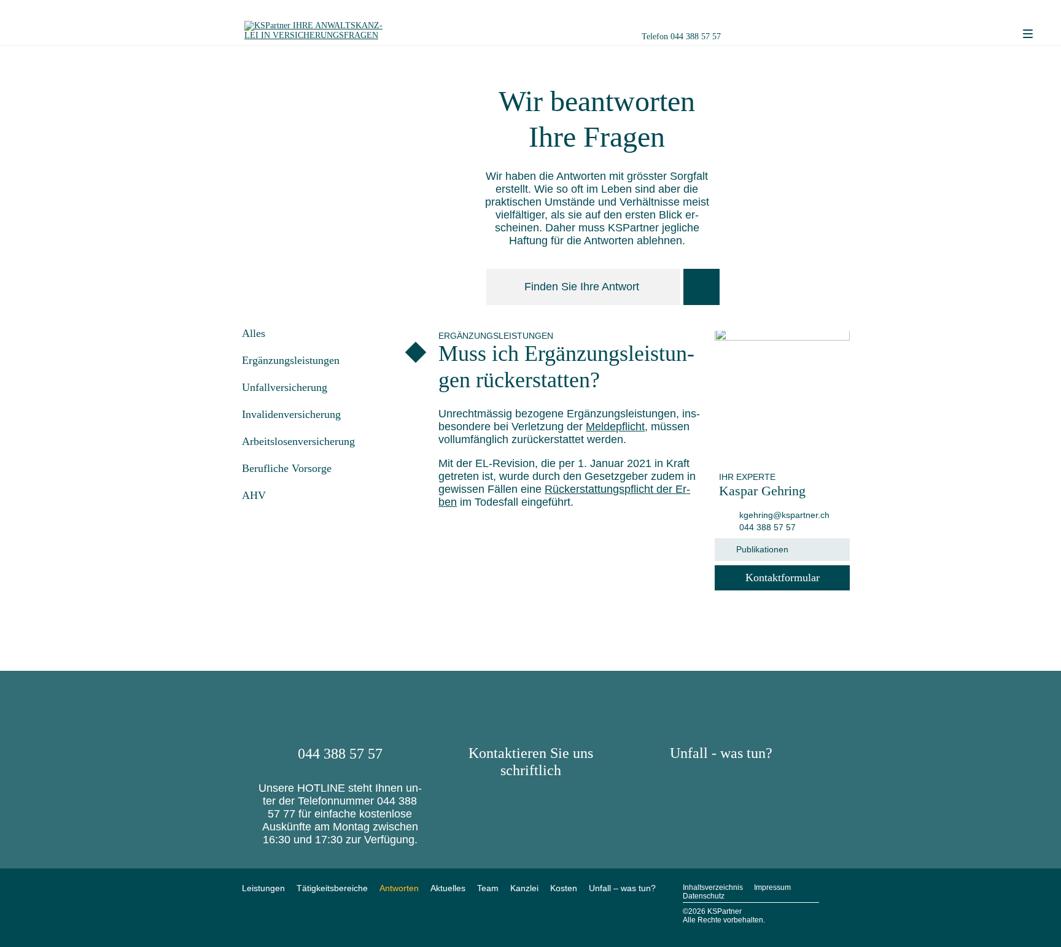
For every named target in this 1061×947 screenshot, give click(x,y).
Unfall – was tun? (622, 888)
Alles (253, 333)
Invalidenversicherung (291, 414)
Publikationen (762, 549)
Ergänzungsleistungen (291, 360)
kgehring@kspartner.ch (783, 515)
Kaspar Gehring (762, 490)
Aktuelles (447, 888)
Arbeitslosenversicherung (298, 441)
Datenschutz (704, 896)
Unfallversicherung (284, 387)
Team (488, 888)
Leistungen (263, 888)
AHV (254, 495)
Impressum (772, 887)
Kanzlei (524, 888)
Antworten (399, 888)
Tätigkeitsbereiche (332, 888)
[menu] (1027, 34)
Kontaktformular (782, 577)
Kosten (563, 888)
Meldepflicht (615, 426)
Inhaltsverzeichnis (713, 887)
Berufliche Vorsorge (287, 468)
